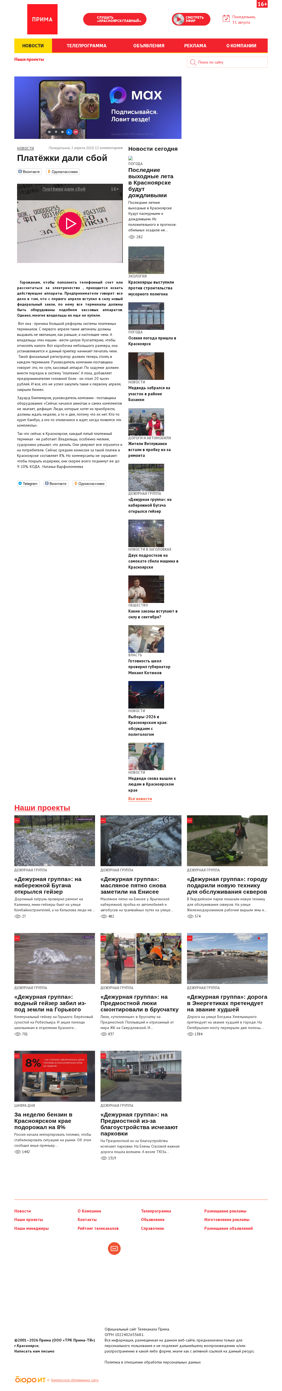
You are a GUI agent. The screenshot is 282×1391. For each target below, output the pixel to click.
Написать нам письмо (34, 1351)
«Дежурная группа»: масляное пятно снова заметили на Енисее (133, 885)
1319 (111, 1158)
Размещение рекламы (225, 1211)
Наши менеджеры (31, 1228)
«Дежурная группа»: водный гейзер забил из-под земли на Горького (50, 1003)
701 (24, 1034)
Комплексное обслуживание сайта (75, 1380)
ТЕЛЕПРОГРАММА (87, 45)
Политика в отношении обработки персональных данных (153, 1362)
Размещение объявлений (228, 1228)
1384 (198, 1034)
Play (90, 19)
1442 (25, 1151)
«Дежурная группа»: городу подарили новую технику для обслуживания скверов (227, 885)
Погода (135, 163)
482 (110, 916)
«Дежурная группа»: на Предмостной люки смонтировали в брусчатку (140, 1003)
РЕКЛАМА (195, 45)
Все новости (140, 798)
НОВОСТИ (33, 45)
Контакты (87, 1219)
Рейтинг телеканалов (98, 1228)
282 (139, 236)
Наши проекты (29, 59)
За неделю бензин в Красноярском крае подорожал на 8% (43, 1120)
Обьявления (152, 1219)
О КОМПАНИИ (241, 45)
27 (23, 916)
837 (110, 1034)
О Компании (89, 1211)
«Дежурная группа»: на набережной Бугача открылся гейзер (48, 885)
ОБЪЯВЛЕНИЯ (148, 45)
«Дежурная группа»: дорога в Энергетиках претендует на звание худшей (227, 1003)
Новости (22, 1211)
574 (197, 916)
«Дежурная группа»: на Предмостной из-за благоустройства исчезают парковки (139, 1124)
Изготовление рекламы (227, 1219)
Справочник (152, 1228)
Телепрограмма (156, 1211)
